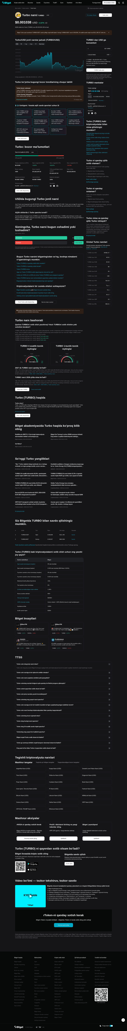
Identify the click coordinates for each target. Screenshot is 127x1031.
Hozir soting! (90, 209)
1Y (35, 44)
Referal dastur (78, 997)
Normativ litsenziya (100, 973)
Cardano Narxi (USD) (55, 782)
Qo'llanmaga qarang (92, 182)
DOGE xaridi (58, 970)
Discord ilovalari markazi (41, 1017)
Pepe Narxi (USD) (21, 782)
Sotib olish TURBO (22, 389)
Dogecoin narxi (59, 1014)
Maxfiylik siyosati (99, 979)
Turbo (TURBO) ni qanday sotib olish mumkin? (31, 263)
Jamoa (16, 967)
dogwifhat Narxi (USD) (23, 768)
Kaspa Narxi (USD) (55, 768)
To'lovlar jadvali (79, 999)
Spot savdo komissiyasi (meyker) (26, 564)
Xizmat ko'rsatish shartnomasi (103, 961)
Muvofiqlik (97, 970)
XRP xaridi (57, 973)
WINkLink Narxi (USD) (89, 795)
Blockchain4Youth (19, 999)
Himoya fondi (17, 985)
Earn (35, 982)
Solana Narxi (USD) (22, 802)
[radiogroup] (95, 91)
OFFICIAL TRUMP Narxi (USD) (26, 809)
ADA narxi (57, 1005)
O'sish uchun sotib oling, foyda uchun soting (97, 138)
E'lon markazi (18, 979)
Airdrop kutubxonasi (39, 1020)
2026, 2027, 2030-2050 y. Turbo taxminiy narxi (42, 373)
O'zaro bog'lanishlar (19, 991)
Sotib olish (105, 15)
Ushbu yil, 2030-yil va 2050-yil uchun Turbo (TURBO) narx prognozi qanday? (40, 275)
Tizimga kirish (96, 2)
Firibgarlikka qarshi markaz (82, 970)
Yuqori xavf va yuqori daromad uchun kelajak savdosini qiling (97, 145)
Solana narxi (58, 1008)
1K (17, 44)
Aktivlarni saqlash (79, 988)
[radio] (92, 91)
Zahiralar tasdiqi (18, 982)
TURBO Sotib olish (99, 70)
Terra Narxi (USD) (21, 775)
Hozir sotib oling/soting (23, 190)
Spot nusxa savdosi (39, 985)
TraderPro (37, 1002)
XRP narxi (57, 999)
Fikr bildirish (78, 961)
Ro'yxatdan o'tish (109, 2)
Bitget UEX (17, 988)
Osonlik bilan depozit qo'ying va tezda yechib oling (97, 134)
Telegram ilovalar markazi (41, 1014)
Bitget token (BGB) (19, 976)
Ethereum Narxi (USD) (56, 809)
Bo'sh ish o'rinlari (18, 970)
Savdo (73, 534)
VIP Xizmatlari (78, 976)
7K (21, 44)
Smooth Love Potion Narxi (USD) (92, 768)
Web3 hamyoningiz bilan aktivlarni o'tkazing (96, 153)
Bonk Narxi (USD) (87, 782)
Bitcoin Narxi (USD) (22, 795)
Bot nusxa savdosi (39, 991)
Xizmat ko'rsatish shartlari (102, 982)
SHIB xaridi (58, 979)
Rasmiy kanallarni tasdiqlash (82, 967)
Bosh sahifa (18, 8)
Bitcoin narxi (58, 985)
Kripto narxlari (25, 8)
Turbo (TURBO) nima (23, 269)
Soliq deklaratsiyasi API (81, 1002)
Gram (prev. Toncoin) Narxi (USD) (26, 789)
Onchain (36, 970)
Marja (35, 979)
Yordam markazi (79, 964)
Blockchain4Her (18, 1002)
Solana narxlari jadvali (61, 991)
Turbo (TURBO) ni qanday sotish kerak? (29, 266)
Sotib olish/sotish (22, 138)
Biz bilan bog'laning (19, 964)
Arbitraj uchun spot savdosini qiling (97, 141)
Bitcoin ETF (58, 997)
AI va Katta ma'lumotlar (98, 96)
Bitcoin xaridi (58, 964)
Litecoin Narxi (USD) (55, 795)
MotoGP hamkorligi (19, 997)
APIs (35, 997)
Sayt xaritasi (17, 1005)
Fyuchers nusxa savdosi (41, 988)
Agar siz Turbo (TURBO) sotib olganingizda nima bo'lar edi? (35, 272)
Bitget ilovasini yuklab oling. (42, 290)
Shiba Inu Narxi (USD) (56, 775)
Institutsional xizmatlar (81, 982)
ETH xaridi (57, 967)
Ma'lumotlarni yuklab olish (82, 991)
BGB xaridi (57, 976)
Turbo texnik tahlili (36, 389)
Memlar (108, 96)
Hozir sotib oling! (91, 179)
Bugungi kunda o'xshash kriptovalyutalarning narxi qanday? (35, 281)
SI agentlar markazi (39, 999)
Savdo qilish (69, 863)
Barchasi (41, 44)
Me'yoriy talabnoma (100, 967)
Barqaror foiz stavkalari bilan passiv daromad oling (97, 149)
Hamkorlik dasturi (79, 979)
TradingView (37, 1008)
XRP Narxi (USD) (87, 802)
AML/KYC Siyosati (100, 976)
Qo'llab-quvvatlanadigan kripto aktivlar (27, 589)
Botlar (36, 994)
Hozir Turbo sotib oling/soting (26, 302)
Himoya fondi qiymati (23, 598)
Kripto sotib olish (59, 961)
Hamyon (36, 1005)
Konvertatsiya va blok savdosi (42, 976)
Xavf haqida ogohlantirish (102, 985)
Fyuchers (36, 964)
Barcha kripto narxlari (47, 302)
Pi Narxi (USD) (53, 789)
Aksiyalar (36, 973)
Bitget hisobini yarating (24, 290)
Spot (35, 961)
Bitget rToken (58, 1017)
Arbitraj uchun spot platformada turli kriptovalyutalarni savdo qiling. (37, 296)
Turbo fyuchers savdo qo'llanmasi (25, 545)
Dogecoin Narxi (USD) (89, 775)
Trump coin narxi (59, 1011)
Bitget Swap (37, 1011)
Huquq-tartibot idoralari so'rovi (103, 964)
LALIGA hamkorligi (19, 994)
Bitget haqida (17, 961)
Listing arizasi (78, 973)
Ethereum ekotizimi (92, 100)
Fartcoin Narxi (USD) (88, 789)
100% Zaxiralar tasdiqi (23, 602)
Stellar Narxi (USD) (55, 802)
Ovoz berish (79, 238)
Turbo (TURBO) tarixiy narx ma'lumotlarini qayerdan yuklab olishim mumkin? (40, 278)
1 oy (26, 44)
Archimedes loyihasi (80, 985)
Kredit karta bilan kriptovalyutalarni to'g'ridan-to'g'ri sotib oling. (35, 293)
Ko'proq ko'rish (90, 235)
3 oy (31, 44)
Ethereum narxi (59, 988)
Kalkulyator (58, 994)
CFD (35, 967)
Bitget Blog (17, 973)
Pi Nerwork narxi (59, 1002)
